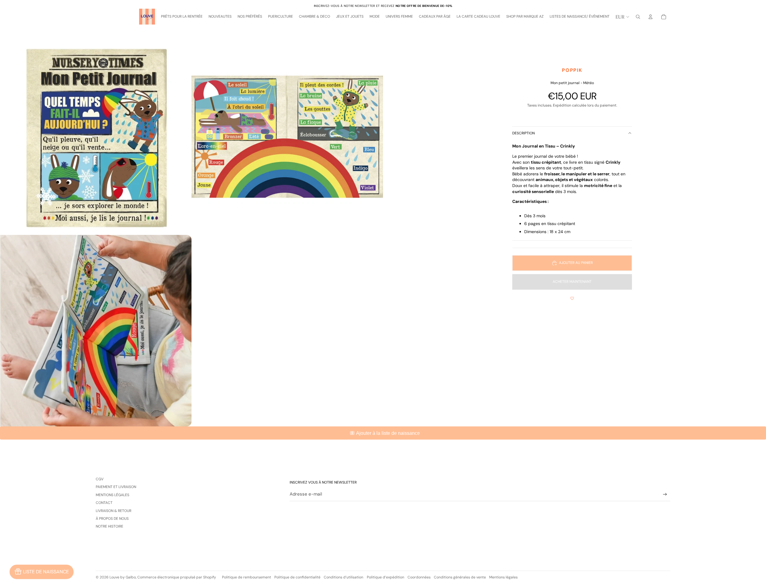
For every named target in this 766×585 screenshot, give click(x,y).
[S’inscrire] (665, 494)
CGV (100, 479)
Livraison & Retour (113, 510)
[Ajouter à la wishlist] (572, 299)
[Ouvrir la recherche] (638, 16)
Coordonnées (419, 577)
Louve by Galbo (123, 577)
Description (523, 133)
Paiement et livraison (116, 486)
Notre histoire (109, 526)
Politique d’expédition (385, 577)
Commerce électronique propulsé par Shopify (176, 577)
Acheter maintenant (572, 281)
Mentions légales (112, 495)
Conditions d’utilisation (343, 577)
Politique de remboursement (246, 577)
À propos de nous (112, 518)
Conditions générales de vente (460, 577)
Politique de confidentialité (297, 577)
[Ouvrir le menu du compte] (650, 16)
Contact (104, 502)
